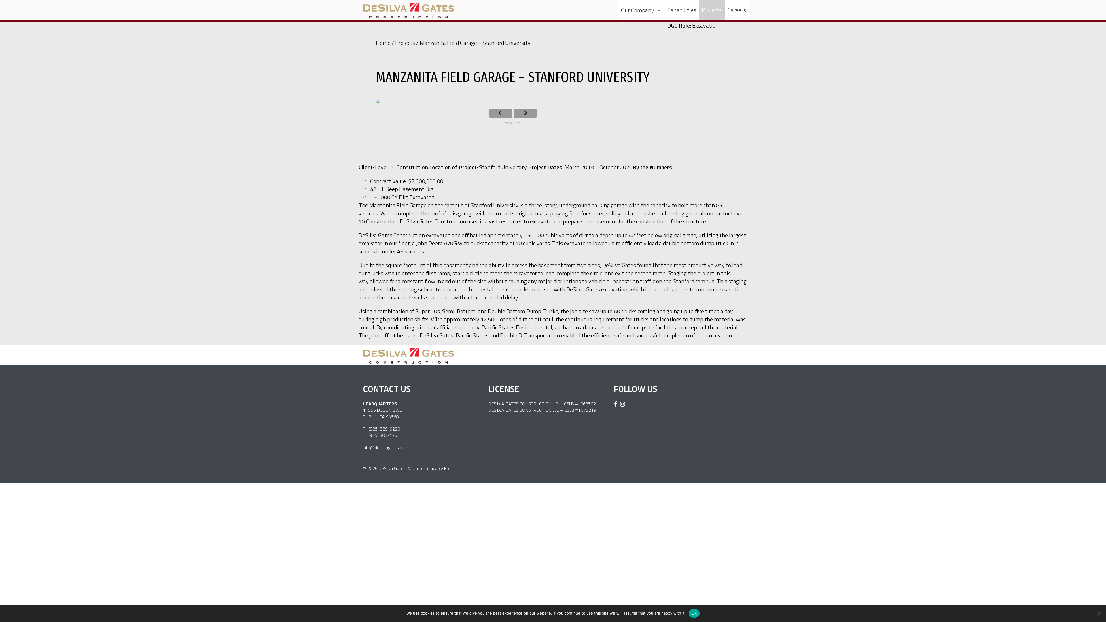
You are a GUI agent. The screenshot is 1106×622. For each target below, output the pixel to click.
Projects (712, 9)
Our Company (637, 9)
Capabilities (681, 9)
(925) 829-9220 (384, 429)
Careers (737, 9)
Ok (694, 613)
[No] (1099, 613)
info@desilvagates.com (385, 447)
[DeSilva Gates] (408, 10)
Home (383, 42)
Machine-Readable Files (430, 468)
